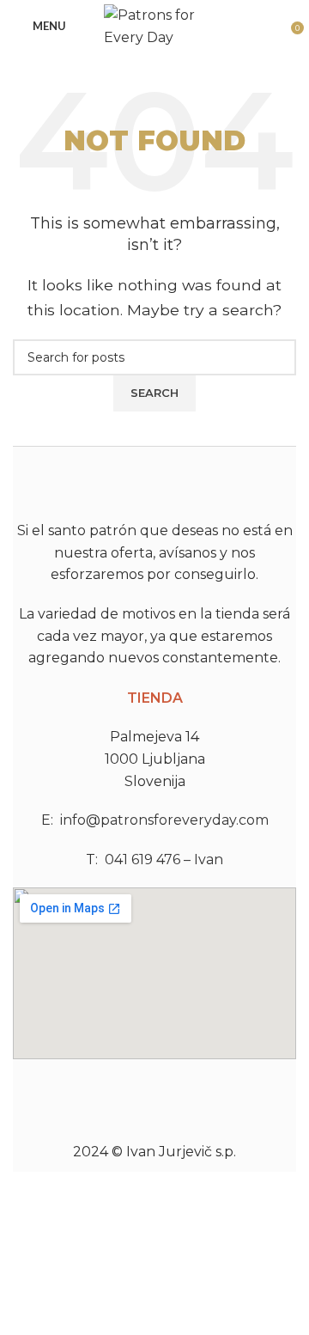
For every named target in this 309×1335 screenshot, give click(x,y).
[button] (154, 1082)
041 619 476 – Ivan (164, 859)
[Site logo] (155, 24)
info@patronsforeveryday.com (164, 820)
